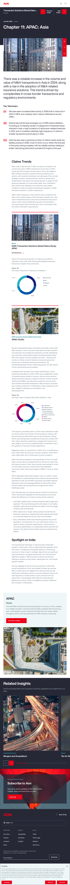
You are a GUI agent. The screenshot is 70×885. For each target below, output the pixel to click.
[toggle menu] (66, 3)
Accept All (62, 882)
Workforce (36, 845)
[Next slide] (11, 763)
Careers (5, 838)
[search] (60, 3)
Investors (6, 841)
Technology (36, 838)
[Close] (67, 866)
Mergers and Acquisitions (15, 756)
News (5, 845)
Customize (6, 882)
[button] (16, 620)
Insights (20, 841)
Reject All (50, 882)
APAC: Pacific (18, 339)
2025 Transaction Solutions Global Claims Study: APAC (34, 247)
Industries (21, 838)
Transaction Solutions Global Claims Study (22, 10)
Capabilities (22, 834)
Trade (34, 834)
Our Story (6, 834)
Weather (35, 841)
